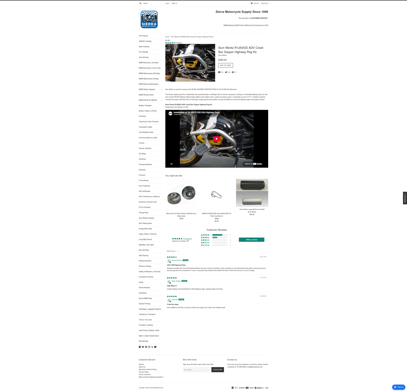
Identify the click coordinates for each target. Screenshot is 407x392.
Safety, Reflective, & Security (149, 271)
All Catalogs (143, 52)
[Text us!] (398, 387)
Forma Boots (143, 180)
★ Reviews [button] (405, 198)
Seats (141, 282)
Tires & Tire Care (145, 319)
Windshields (143, 341)
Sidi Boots (143, 293)
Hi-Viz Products (145, 207)
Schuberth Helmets (146, 277)
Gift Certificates (144, 191)
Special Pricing (144, 303)
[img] (172, 257)
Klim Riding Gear (145, 223)
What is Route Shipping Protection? (151, 377)
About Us (142, 367)
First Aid (142, 175)
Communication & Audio (148, 137)
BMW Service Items (146, 94)
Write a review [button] (251, 239)
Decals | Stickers (145, 148)
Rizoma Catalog (145, 266)
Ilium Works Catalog (146, 218)
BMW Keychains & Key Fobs (150, 68)
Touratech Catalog (146, 325)
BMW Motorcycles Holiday (149, 78)
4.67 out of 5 (187, 238)
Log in (167, 3)
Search (141, 364)
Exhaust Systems (145, 164)
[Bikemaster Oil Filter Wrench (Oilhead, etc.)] (181, 195)
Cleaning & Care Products (149, 121)
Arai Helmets (144, 57)
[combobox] (154, 3)
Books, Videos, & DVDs (148, 111)
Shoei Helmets (144, 287)
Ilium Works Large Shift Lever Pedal (252, 209)
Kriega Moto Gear (145, 228)
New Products (144, 46)
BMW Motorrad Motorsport (148, 84)
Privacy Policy (144, 372)
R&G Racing (143, 255)
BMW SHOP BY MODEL (150, 100)
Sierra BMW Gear (145, 298)
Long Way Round (145, 239)
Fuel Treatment (144, 186)
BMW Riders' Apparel (150, 89)
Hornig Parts (143, 212)
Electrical (142, 159)
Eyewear (142, 169)
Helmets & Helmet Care (148, 202)
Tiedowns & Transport (147, 314)
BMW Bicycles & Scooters (148, 62)
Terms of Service (145, 374)
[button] (170, 43)
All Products (143, 36)
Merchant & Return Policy (148, 369)
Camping (142, 116)
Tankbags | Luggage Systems (150, 309)
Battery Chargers (145, 105)
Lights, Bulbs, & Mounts (148, 234)
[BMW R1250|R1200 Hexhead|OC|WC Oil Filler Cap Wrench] (217, 195)
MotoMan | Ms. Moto (146, 244)
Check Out (264, 3)
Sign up (174, 3)
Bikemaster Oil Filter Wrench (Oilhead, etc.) (181, 213)
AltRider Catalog (145, 41)
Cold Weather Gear (146, 132)
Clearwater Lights (145, 127)
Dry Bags (142, 153)
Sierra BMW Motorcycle (156, 388)
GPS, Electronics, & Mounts (149, 196)
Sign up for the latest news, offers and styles (198, 364)
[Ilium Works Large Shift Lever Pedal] (252, 193)
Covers (141, 143)
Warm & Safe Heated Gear (149, 336)
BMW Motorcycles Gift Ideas (149, 73)
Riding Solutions (145, 260)
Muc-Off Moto (144, 250)
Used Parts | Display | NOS (149, 330)
